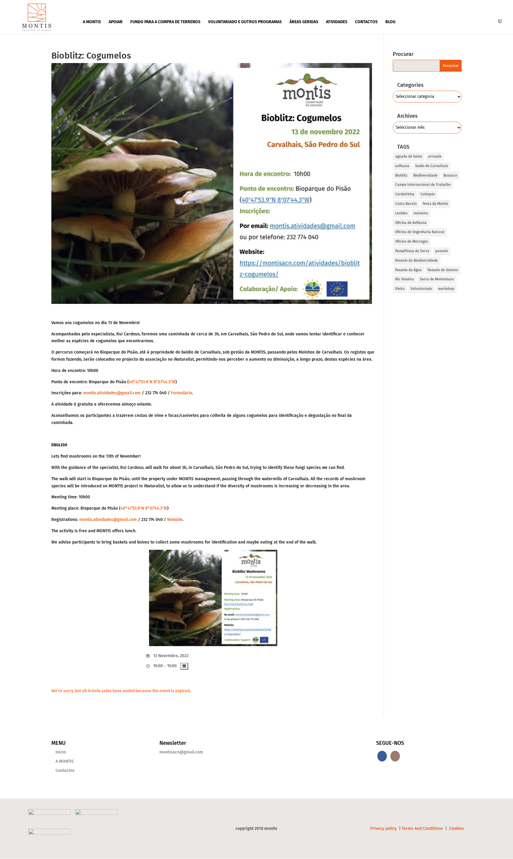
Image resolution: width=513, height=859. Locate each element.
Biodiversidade (425, 175)
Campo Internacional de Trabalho (423, 185)
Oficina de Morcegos (411, 241)
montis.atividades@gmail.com (112, 392)
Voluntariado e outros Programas (245, 21)
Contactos (366, 21)
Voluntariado (421, 289)
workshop (446, 289)
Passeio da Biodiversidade (416, 260)
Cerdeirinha (404, 194)
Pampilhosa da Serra (412, 251)
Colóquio (427, 194)
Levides (401, 213)
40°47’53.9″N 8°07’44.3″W (152, 381)
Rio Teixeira (404, 279)
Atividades (336, 21)
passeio (441, 251)
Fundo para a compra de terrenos (165, 21)
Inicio (61, 752)
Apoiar (116, 21)
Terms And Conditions (422, 828)
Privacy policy (384, 828)
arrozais (434, 156)
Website (175, 519)
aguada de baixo (408, 156)
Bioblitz (401, 175)
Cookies (456, 828)
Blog (390, 21)
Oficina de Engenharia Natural (419, 232)
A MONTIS (92, 21)
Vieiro (400, 289)
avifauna (402, 166)
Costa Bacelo (406, 204)
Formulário (181, 392)
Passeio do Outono (443, 270)
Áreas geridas (303, 21)
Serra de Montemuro (437, 279)
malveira (421, 213)
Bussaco (450, 175)
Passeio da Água (408, 270)
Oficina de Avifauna (411, 223)
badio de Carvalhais (431, 166)
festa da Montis (435, 204)
